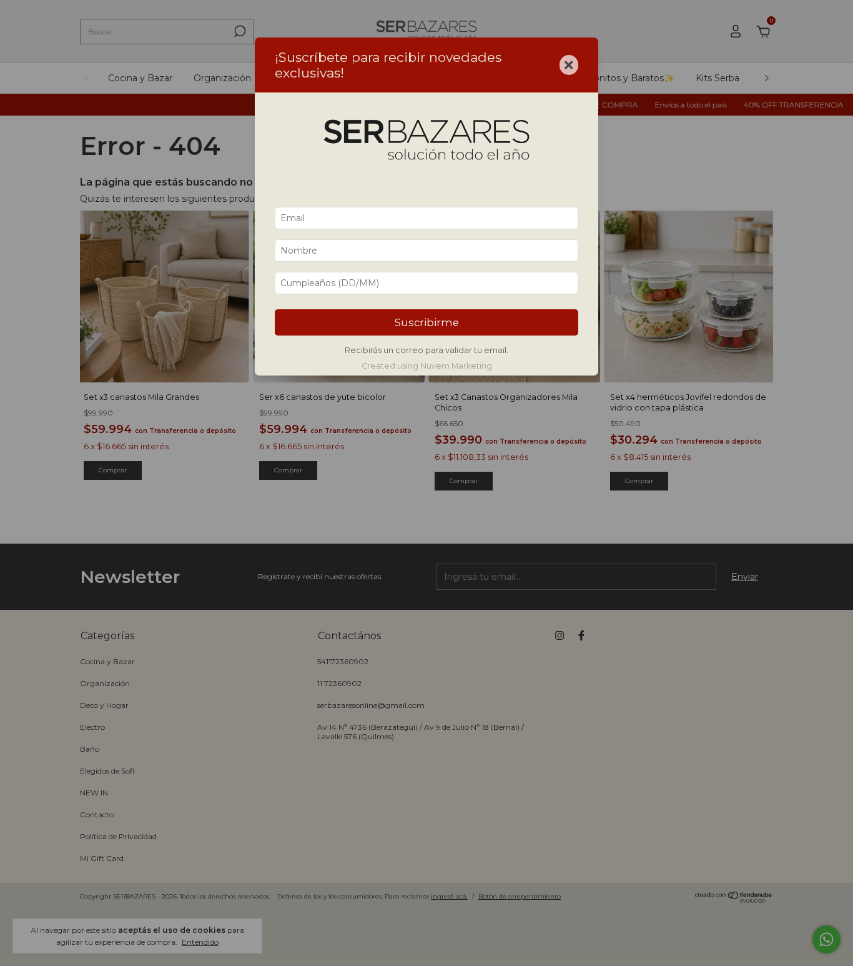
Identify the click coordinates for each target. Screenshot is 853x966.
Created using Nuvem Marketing (427, 366)
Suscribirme (427, 322)
